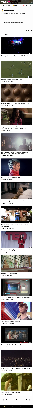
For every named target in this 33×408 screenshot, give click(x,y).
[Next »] (29, 400)
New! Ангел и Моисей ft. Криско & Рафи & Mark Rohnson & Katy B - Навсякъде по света (15, 152)
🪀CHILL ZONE (27, 5)
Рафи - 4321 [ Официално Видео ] (11, 177)
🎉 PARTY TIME (6, 5)
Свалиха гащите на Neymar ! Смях (11, 79)
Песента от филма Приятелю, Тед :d (12, 201)
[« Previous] (3, 400)
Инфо (3, 31)
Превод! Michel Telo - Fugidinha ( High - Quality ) (15, 55)
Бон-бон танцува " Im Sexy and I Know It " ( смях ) (15, 103)
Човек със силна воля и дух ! (9, 273)
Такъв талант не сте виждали (10, 321)
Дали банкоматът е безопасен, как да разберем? (16, 297)
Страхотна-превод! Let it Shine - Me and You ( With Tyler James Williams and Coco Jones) (15, 127)
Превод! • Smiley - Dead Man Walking (12, 344)
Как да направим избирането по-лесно (13, 250)
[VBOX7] (5, 2)
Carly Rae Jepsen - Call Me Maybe (10, 392)
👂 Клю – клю (16, 5)
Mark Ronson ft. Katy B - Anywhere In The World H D (16, 368)
